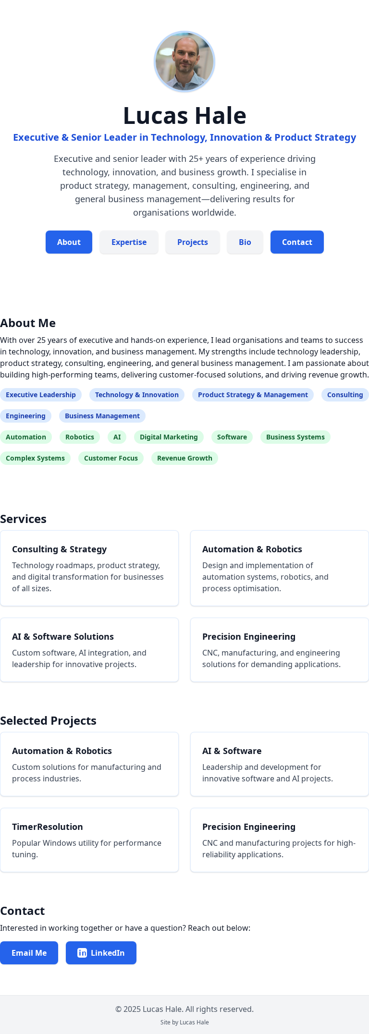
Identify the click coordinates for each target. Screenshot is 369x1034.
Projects (192, 242)
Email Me (29, 953)
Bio (245, 242)
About (69, 242)
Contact (297, 242)
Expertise (129, 242)
